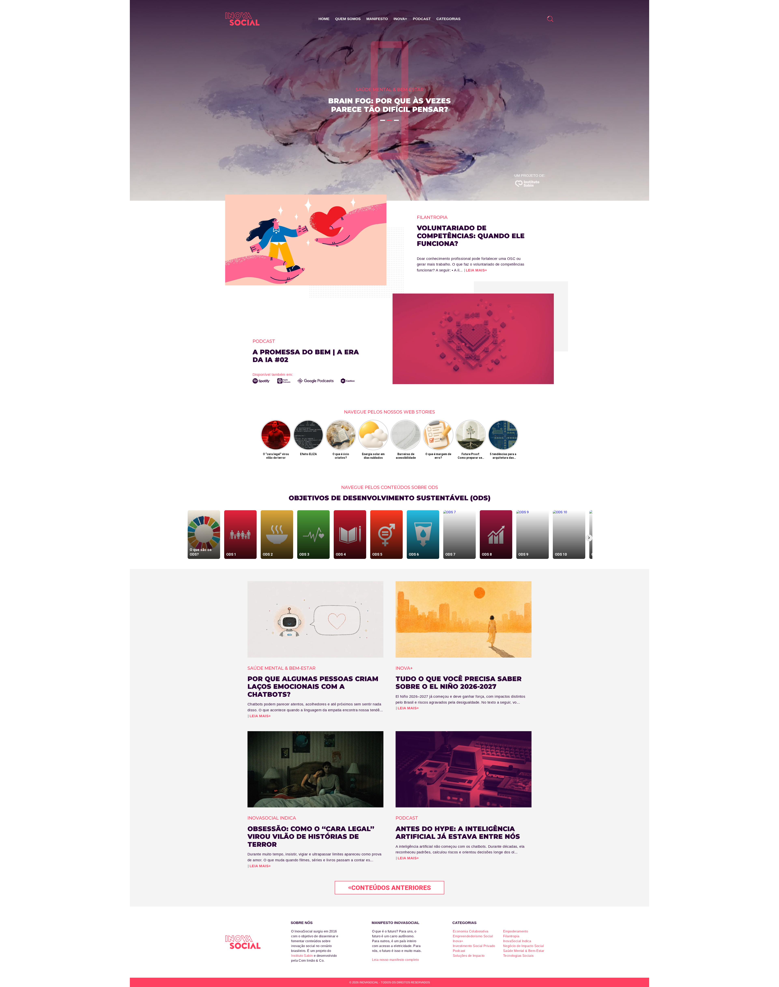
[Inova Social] (242, 19)
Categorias (448, 19)
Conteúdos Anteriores (389, 887)
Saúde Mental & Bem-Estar (523, 951)
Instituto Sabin (302, 955)
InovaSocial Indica (517, 941)
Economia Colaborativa (470, 931)
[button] (382, 120)
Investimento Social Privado (474, 946)
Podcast (422, 19)
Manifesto (377, 19)
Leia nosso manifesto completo (395, 959)
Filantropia (511, 936)
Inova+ (400, 19)
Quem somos (348, 19)
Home (323, 19)
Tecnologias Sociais (518, 955)
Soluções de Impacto (469, 955)
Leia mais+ (476, 270)
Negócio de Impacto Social (523, 946)
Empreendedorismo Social (473, 936)
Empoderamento (515, 931)
